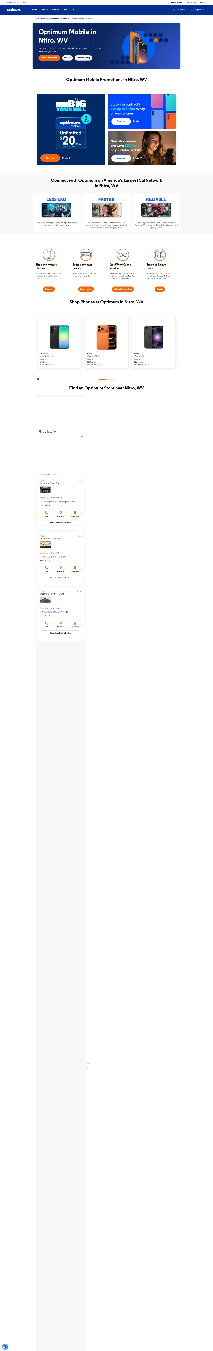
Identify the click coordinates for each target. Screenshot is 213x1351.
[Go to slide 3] (109, 379)
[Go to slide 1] (99, 379)
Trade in (160, 289)
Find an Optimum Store (49, 58)
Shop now (49, 289)
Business (23, 2)
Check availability (83, 58)
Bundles (55, 10)
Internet (34, 10)
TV (73, 10)
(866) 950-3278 (45, 505)
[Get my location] (82, 437)
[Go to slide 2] (104, 379)
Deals (65, 10)
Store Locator (191, 2)
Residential (11, 2)
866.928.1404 (176, 2)
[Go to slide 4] (111, 379)
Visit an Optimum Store (123, 289)
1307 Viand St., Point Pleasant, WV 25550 (54, 612)
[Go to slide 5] (113, 379)
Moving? (203, 2)
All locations (40, 19)
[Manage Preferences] (5, 1347)
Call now (67, 58)
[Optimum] (14, 9)
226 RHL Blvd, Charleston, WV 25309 (53, 557)
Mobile (45, 10)
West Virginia (54, 19)
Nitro (65, 19)
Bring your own (86, 289)
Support (181, 10)
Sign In (198, 10)
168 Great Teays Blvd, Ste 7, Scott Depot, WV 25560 (58, 502)
